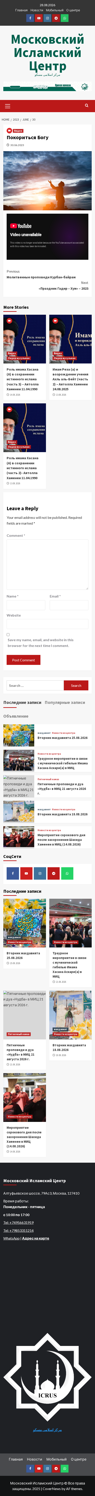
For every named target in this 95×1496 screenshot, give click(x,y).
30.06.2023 (17, 145)
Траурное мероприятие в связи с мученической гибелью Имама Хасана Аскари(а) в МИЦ (63, 763)
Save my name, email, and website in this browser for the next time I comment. (41, 643)
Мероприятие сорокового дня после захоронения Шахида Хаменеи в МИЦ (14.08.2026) (61, 839)
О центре (73, 10)
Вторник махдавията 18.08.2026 (62, 814)
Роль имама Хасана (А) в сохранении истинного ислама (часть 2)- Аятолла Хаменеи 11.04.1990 (22, 468)
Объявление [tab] (15, 716)
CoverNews (52, 1488)
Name (13, 596)
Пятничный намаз (48, 779)
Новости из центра (63, 733)
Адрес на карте (35, 1238)
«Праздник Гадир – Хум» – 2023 (63, 285)
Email (55, 596)
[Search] (86, 105)
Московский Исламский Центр (47, 52)
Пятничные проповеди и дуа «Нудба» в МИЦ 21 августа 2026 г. (62, 788)
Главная (21, 10)
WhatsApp (11, 1238)
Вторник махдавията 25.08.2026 (62, 738)
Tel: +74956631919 (18, 1222)
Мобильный (54, 10)
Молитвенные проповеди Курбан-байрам (41, 274)
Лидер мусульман (19, 358)
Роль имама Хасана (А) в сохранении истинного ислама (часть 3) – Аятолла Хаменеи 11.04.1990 (23, 379)
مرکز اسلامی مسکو (47, 1430)
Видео (18, 130)
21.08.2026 (61, 981)
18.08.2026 (61, 1055)
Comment (16, 535)
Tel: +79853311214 (18, 1230)
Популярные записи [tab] (65, 702)
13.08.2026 (61, 394)
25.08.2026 (15, 963)
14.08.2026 (15, 394)
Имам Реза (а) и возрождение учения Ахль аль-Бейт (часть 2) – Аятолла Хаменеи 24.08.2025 (70, 379)
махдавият (44, 733)
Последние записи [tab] (22, 702)
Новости (36, 10)
